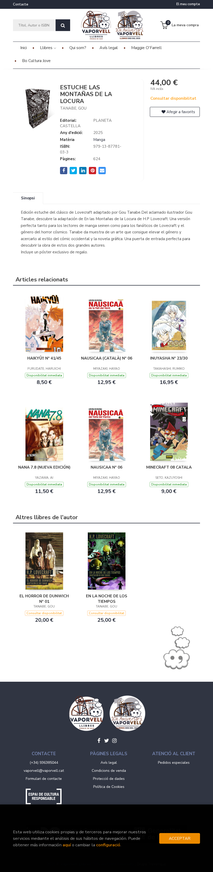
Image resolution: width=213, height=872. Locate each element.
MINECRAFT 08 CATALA (169, 467)
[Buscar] (63, 25)
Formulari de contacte (44, 778)
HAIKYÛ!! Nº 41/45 (44, 358)
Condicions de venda (109, 770)
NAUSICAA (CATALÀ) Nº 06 (106, 358)
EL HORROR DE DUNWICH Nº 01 (44, 598)
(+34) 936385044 (44, 762)
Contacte (20, 4)
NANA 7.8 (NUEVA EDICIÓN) (44, 467)
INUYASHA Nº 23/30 (169, 358)
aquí (67, 845)
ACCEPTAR (179, 838)
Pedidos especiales (174, 762)
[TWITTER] (106, 741)
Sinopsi (28, 198)
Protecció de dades (109, 778)
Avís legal (109, 762)
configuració (108, 845)
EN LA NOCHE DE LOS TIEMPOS (106, 598)
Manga (99, 139)
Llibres (47, 48)
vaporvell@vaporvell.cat (44, 770)
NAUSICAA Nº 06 (106, 467)
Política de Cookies (108, 786)
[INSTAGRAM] (114, 741)
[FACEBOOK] (99, 741)
